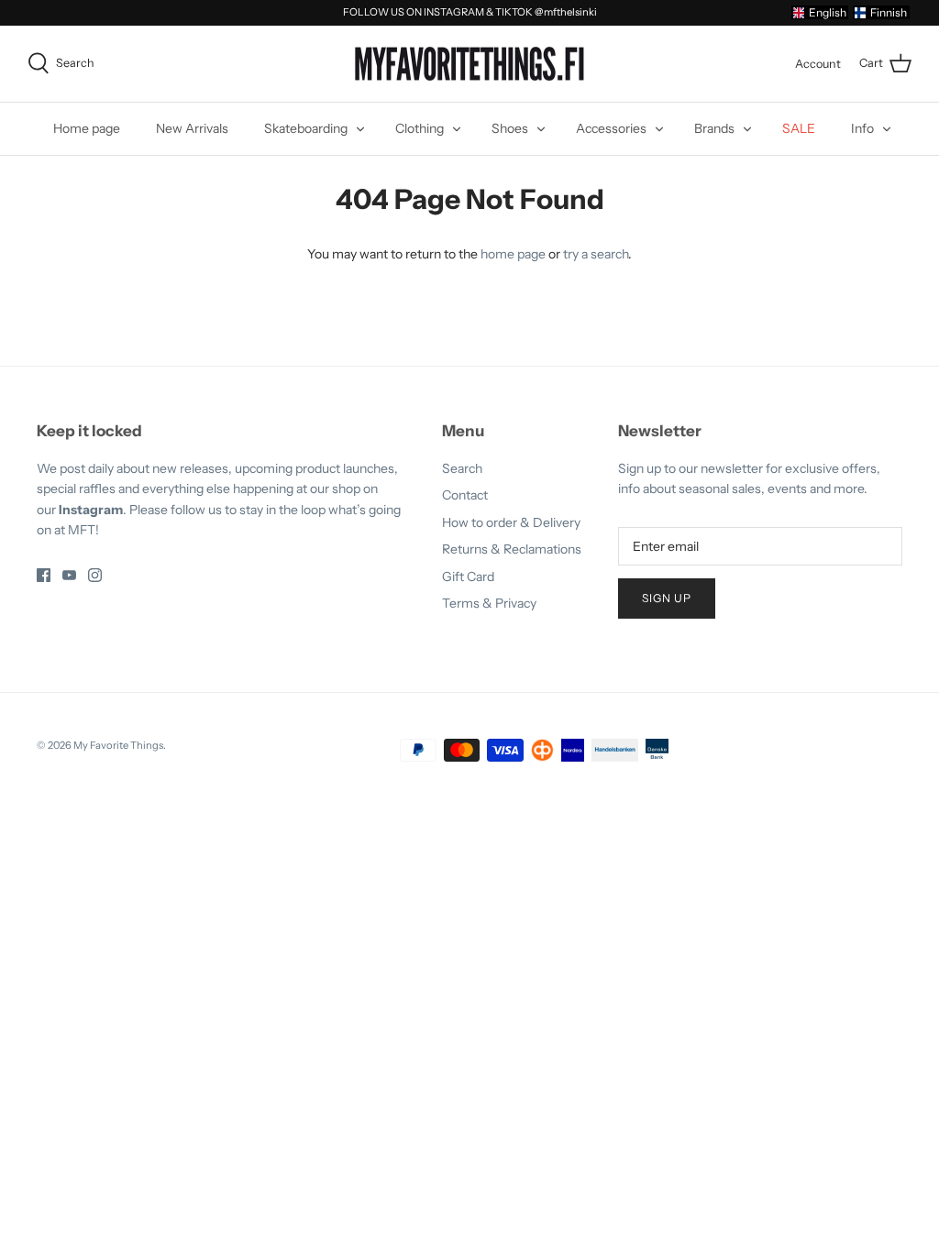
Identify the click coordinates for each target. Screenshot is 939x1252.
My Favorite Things (118, 745)
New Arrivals (192, 128)
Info (862, 128)
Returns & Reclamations (511, 549)
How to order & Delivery (511, 522)
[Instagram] (95, 575)
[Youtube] (69, 575)
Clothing (419, 128)
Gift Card (468, 576)
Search (462, 468)
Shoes (510, 128)
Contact (465, 495)
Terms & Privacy (489, 603)
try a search (595, 254)
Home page (86, 128)
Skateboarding (306, 128)
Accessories (611, 128)
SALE (798, 128)
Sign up (666, 598)
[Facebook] (43, 575)
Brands (714, 128)
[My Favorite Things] (469, 64)
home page (513, 254)
